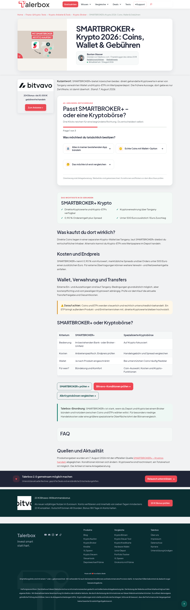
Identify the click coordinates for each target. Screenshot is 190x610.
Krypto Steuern (90, 554)
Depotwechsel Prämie (93, 562)
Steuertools (88, 558)
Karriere (154, 546)
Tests (128, 4)
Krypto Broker (89, 542)
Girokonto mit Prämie (124, 562)
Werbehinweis (112, 60)
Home (20, 14)
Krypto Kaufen (90, 539)
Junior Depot (120, 550)
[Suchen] (151, 4)
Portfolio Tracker (121, 554)
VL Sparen (88, 550)
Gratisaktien (70, 4)
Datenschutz (156, 542)
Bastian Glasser (95, 54)
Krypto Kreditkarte (122, 542)
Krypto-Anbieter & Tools (60, 14)
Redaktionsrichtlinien (95, 60)
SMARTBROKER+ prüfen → (74, 386)
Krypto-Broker (80, 14)
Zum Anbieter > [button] (35, 107)
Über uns (155, 535)
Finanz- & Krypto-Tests (36, 14)
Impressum (156, 539)
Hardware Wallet (121, 546)
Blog (85, 535)
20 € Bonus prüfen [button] (160, 503)
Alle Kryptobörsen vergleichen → (78, 395)
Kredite (86, 546)
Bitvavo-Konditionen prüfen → (113, 386)
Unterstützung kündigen (162, 550)
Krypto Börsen (121, 535)
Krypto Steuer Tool (122, 539)
